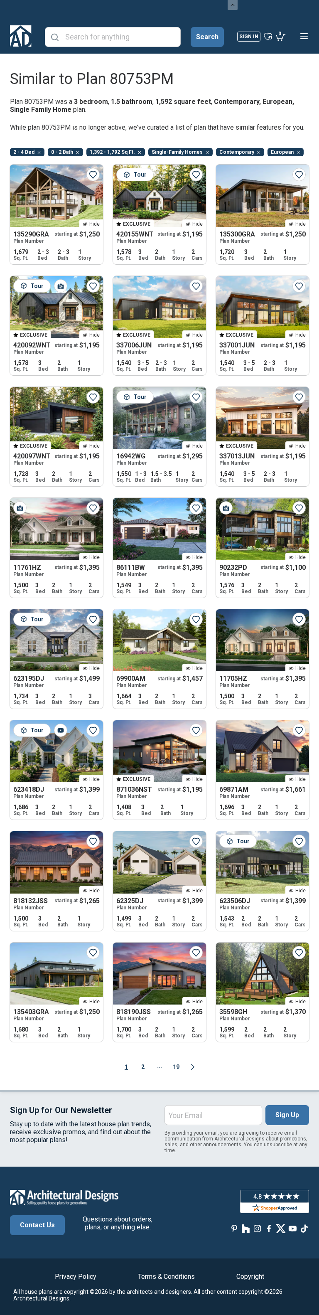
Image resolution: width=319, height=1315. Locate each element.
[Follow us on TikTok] (304, 1228)
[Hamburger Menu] (304, 36)
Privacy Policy (75, 1277)
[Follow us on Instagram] (258, 1228)
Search (207, 37)
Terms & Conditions (166, 1277)
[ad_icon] (21, 36)
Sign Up (287, 1115)
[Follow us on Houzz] (246, 1228)
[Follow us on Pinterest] (234, 1228)
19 (176, 1067)
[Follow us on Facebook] (269, 1228)
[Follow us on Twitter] (281, 1228)
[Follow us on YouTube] (292, 1228)
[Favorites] (268, 36)
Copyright (250, 1277)
